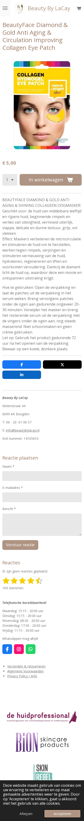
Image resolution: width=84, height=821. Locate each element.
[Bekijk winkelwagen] (79, 8)
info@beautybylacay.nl (22, 430)
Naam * (8, 466)
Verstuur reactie (20, 544)
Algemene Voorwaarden (25, 671)
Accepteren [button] (62, 813)
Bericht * (9, 509)
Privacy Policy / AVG (22, 676)
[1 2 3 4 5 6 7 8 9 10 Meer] (9, 180)
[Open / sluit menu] (5, 8)
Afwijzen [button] (26, 813)
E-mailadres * (12, 487)
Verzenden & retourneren (26, 666)
